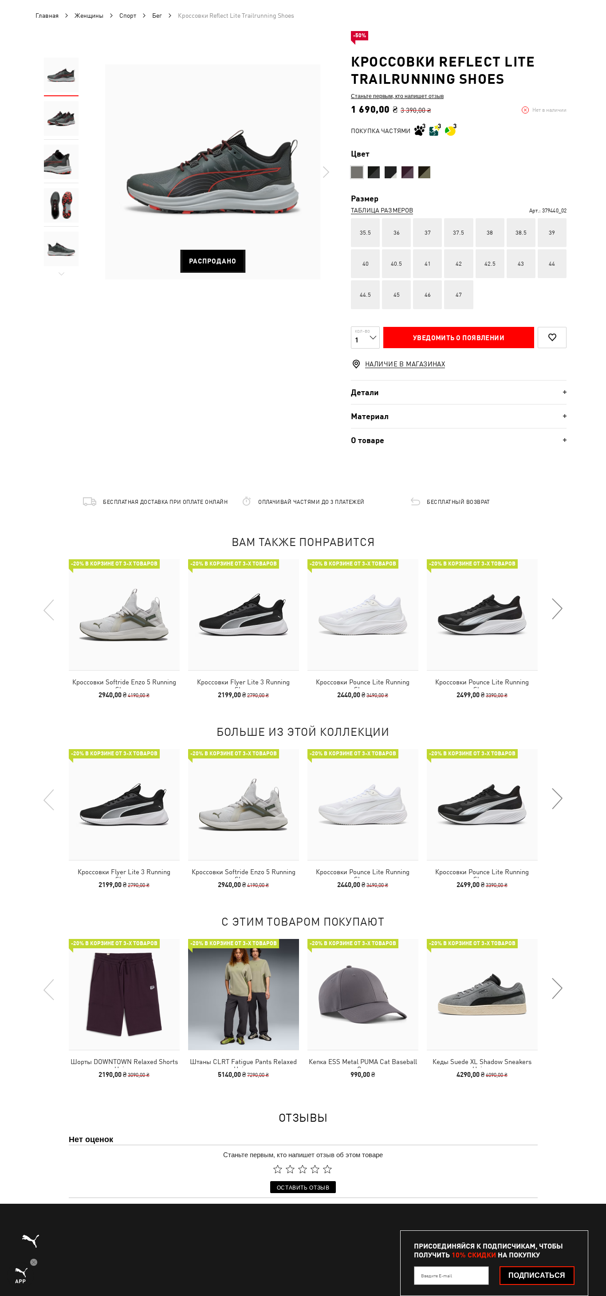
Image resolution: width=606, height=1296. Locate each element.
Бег (157, 15)
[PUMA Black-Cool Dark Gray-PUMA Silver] (374, 172)
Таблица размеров (382, 210)
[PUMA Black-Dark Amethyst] (390, 172)
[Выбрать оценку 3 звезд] (302, 1169)
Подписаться (536, 1275)
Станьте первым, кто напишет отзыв (397, 95)
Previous (49, 609)
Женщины (89, 15)
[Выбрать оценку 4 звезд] (315, 1169)
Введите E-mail (436, 1275)
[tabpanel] (212, 172)
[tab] (459, 392)
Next (326, 172)
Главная (47, 15)
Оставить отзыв (303, 1187)
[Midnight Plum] (407, 172)
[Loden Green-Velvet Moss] (424, 172)
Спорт (127, 15)
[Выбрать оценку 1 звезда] (277, 1169)
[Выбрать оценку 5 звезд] (327, 1169)
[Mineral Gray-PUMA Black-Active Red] (357, 172)
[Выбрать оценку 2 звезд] (290, 1169)
